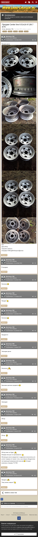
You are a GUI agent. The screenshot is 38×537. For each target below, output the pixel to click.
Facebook (19, 518)
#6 (35, 330)
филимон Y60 (9, 29)
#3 (35, 280)
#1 (35, 39)
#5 (35, 313)
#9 (35, 381)
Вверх (4, 255)
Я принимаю (20, 534)
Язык (2, 514)
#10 (35, 397)
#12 (35, 431)
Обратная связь (33, 514)
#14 (35, 475)
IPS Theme (16, 513)
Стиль (7, 514)
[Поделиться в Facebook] (2, 499)
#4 (35, 296)
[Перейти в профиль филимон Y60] (3, 38)
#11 (35, 414)
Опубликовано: (13, 39)
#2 (35, 263)
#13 (35, 448)
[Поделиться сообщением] (32, 39)
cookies (30, 525)
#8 (35, 364)
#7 (35, 347)
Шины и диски (27, 29)
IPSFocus (22, 513)
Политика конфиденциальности (19, 514)
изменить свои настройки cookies (25, 527)
